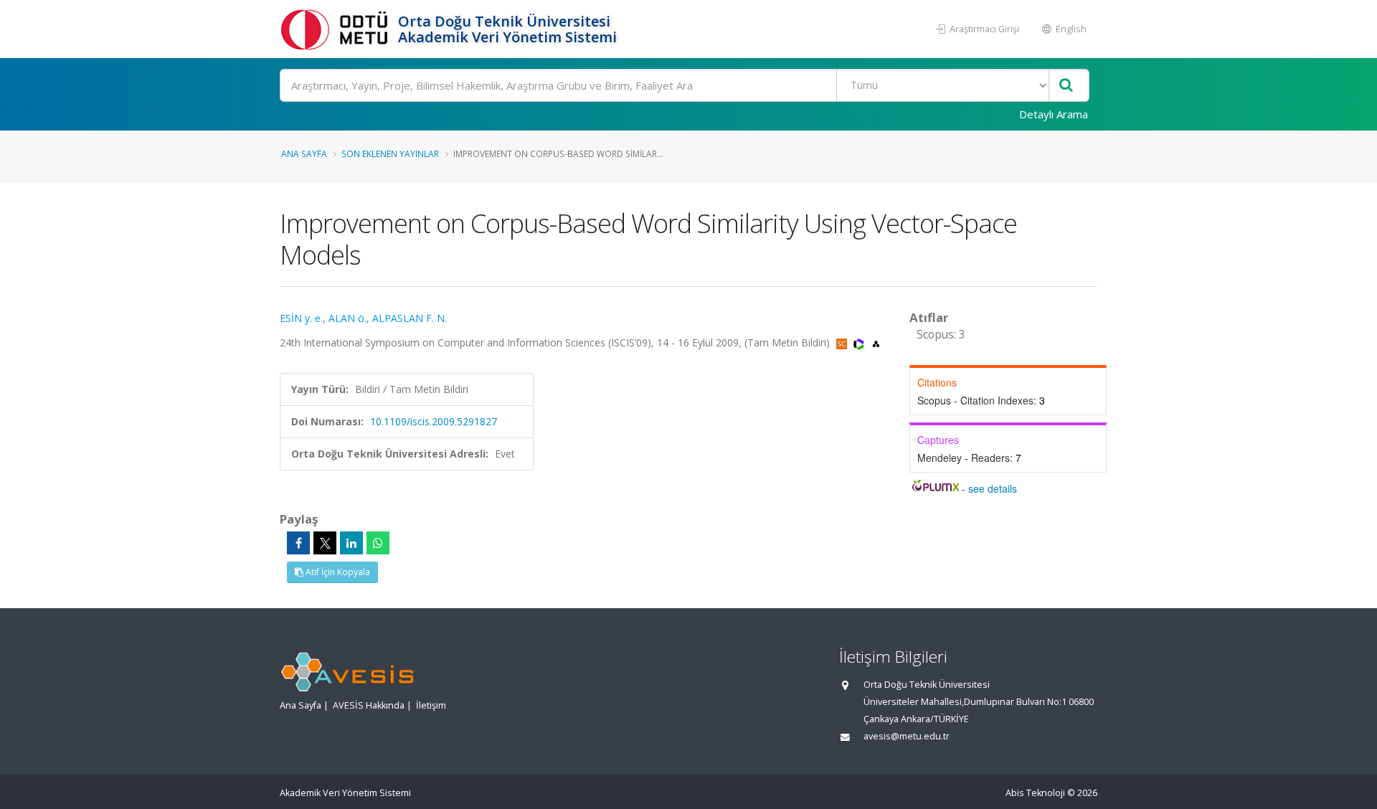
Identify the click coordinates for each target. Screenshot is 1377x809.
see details (992, 488)
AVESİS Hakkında (368, 705)
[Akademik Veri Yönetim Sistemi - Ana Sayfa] (337, 29)
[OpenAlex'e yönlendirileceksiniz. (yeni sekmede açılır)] (876, 342)
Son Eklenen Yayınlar (390, 153)
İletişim (431, 705)
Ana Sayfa (304, 153)
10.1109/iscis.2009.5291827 (433, 421)
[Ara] (1066, 86)
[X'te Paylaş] (324, 542)
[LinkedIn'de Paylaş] (351, 542)
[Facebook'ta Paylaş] (298, 542)
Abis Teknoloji (1035, 793)
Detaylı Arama (1053, 114)
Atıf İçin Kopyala (336, 572)
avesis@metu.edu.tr (906, 736)
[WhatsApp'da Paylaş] (377, 542)
